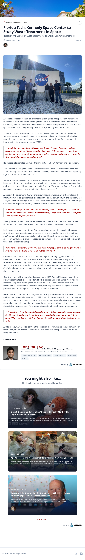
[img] (5, 45)
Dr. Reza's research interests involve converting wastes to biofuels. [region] (44, 352)
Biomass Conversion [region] (29, 355)
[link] (5, 45)
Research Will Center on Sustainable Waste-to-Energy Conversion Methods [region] (39, 35)
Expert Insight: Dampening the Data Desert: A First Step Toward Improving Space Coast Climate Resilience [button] (40, 494)
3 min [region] (19, 40)
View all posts (42, 519)
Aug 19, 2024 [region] (10, 40)
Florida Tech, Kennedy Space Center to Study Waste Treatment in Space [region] (37, 29)
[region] (42, 193)
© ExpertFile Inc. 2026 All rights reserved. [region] (14, 554)
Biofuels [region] (25, 359)
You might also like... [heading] (42, 378)
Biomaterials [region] (72, 355)
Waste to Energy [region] (59, 355)
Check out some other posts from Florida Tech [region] (42, 383)
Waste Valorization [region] (45, 355)
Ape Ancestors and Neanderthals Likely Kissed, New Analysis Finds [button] (42, 458)
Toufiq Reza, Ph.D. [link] (32, 346)
